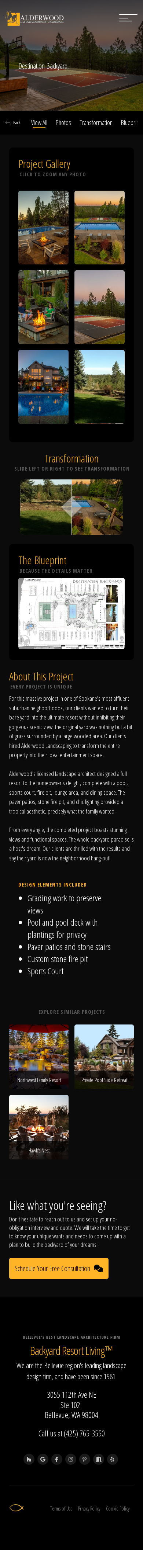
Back (17, 122)
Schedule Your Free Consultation (52, 1268)
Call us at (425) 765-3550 (71, 1433)
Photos (63, 122)
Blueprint (130, 122)
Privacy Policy (89, 1508)
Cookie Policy (117, 1508)
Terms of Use (61, 1508)
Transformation (96, 122)
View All (39, 122)
